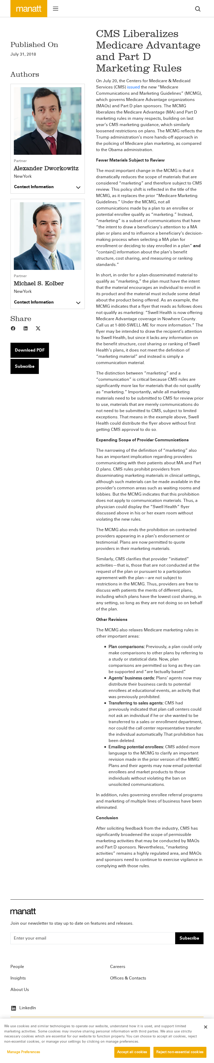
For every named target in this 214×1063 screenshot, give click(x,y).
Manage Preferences (23, 1052)
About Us (19, 989)
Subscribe (24, 366)
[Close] (205, 1027)
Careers (117, 966)
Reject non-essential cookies (180, 1052)
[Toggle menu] (55, 8)
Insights (18, 978)
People (17, 966)
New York (23, 176)
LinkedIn (27, 1007)
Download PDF (30, 350)
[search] (198, 8)
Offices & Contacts (128, 978)
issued (133, 87)
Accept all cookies (132, 1052)
